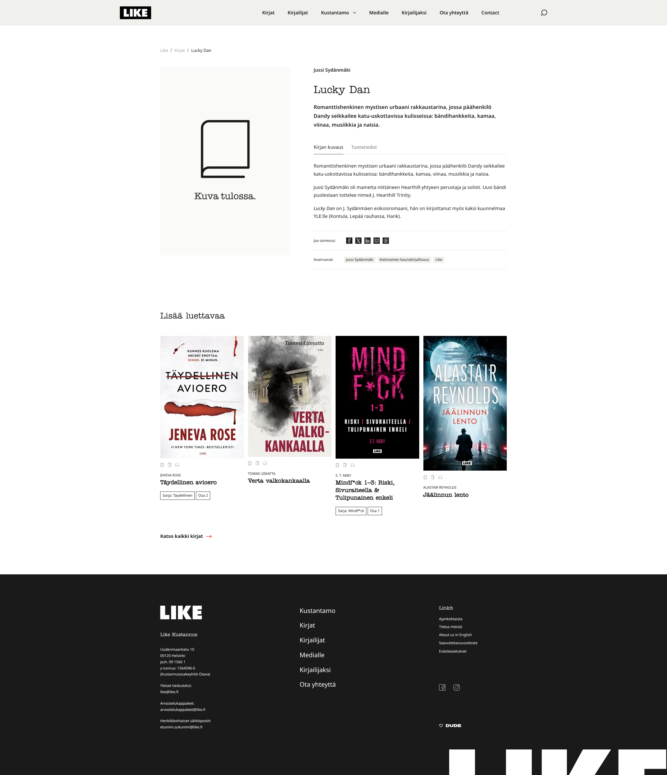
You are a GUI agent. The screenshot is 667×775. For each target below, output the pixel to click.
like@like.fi (169, 692)
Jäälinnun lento (446, 496)
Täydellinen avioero (188, 483)
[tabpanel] (410, 191)
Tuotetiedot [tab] (364, 147)
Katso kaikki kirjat (181, 536)
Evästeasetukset (453, 651)
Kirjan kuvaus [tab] (328, 147)
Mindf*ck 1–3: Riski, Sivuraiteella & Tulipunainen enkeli (365, 491)
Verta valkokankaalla (279, 481)
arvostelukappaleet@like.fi (182, 709)
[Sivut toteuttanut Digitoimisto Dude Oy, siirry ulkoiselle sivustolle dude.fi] (450, 726)
